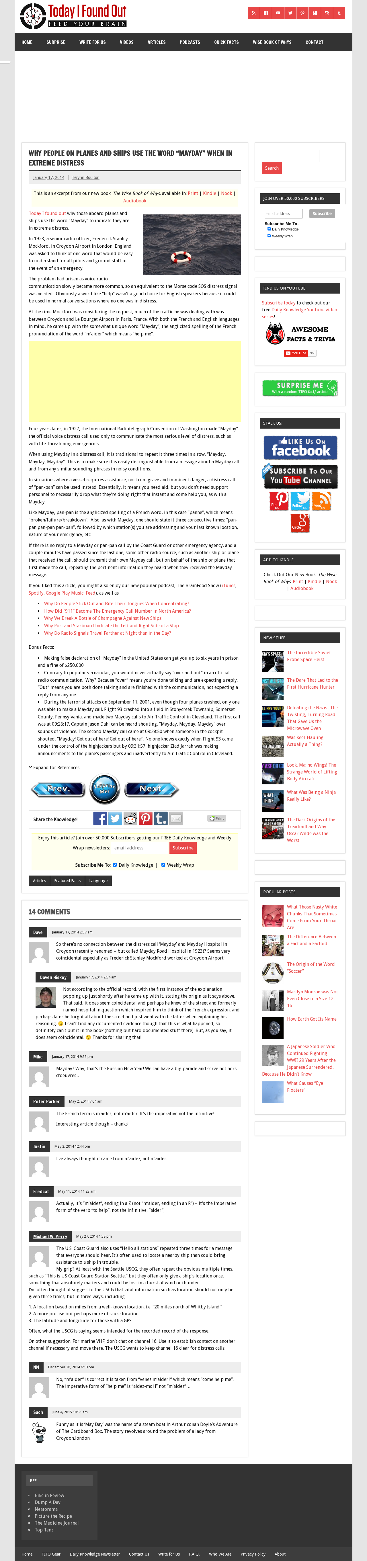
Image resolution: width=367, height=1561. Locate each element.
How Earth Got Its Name (312, 1019)
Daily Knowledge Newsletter (95, 1554)
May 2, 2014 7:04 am (85, 1101)
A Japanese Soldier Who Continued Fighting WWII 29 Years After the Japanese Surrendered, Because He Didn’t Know (299, 1060)
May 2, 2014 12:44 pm (72, 1146)
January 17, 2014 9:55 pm (72, 1056)
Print (193, 193)
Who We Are (220, 1554)
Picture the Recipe (53, 1516)
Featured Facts (67, 880)
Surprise (55, 42)
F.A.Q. (194, 1554)
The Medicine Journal (57, 1523)
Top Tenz (44, 1530)
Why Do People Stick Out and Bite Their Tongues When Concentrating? (116, 603)
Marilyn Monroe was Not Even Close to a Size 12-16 (312, 998)
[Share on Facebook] (100, 818)
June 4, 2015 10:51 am (70, 1412)
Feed (90, 593)
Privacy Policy (253, 1554)
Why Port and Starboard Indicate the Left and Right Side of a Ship (111, 625)
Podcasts (190, 42)
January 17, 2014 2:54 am (96, 977)
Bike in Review (49, 1495)
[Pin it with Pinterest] (146, 818)
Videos (127, 42)
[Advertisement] (184, 94)
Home (27, 42)
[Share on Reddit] (130, 818)
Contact (314, 42)
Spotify (36, 593)
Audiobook (134, 201)
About (280, 1554)
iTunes (228, 585)
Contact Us (139, 1554)
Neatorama (46, 1509)
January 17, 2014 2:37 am (72, 932)
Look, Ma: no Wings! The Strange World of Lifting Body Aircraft (312, 772)
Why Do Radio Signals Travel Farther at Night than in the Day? (107, 633)
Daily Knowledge (136, 865)
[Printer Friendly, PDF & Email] (217, 820)
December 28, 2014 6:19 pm (71, 1367)
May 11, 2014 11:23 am (76, 1191)
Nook (226, 193)
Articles (157, 42)
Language (98, 880)
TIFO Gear (51, 1554)
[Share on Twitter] (115, 818)
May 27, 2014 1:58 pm (94, 1236)
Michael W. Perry (50, 1236)
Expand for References (56, 767)
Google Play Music (64, 593)
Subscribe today (279, 303)
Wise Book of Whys (272, 42)
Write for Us (92, 42)
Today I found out (47, 213)
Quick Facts (226, 42)
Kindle (209, 193)
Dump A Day (47, 1502)
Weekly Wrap (180, 865)
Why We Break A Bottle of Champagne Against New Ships (102, 618)
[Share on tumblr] (161, 818)
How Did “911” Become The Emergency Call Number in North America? (117, 611)
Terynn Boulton (85, 177)
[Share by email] (176, 818)
